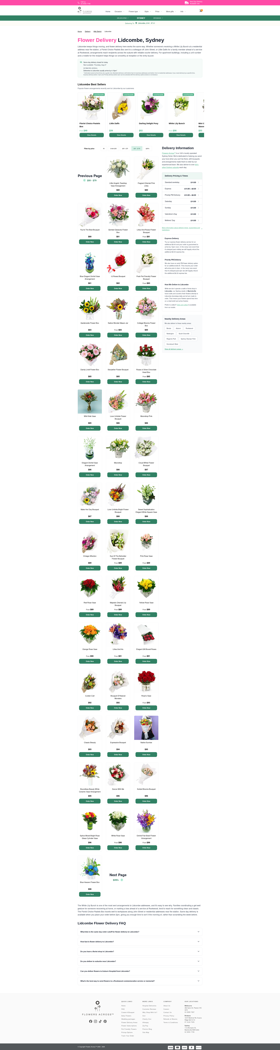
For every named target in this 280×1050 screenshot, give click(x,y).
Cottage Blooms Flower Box (146, 324)
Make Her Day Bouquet (90, 509)
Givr (144, 1016)
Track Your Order (127, 1036)
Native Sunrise (146, 742)
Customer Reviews (149, 1009)
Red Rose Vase (90, 602)
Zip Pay (145, 1026)
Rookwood (189, 328)
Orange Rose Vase (89, 649)
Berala (169, 328)
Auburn (178, 328)
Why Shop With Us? (150, 1012)
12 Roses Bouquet (118, 276)
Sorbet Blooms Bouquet (146, 789)
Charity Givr (147, 1019)
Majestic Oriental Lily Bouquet (118, 603)
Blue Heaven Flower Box (90, 882)
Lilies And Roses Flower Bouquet (146, 231)
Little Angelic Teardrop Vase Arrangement (118, 184)
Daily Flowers (126, 1016)
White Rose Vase (118, 835)
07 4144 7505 (189, 1022)
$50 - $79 (125, 148)
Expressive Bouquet (118, 742)
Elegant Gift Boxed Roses (146, 649)
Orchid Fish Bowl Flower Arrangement (146, 836)
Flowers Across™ (169, 153)
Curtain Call (89, 695)
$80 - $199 (137, 148)
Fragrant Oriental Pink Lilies (146, 184)
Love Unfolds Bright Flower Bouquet (118, 510)
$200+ (148, 148)
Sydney (141, 18)
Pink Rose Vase (146, 556)
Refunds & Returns (170, 1019)
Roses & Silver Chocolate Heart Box (146, 370)
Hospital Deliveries (149, 1006)
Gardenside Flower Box (90, 323)
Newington (170, 333)
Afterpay (146, 1022)
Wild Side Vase (90, 416)
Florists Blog (147, 1029)
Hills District (98, 31)
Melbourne (122, 18)
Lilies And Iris (118, 649)
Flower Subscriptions (129, 1026)
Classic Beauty (90, 742)
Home (108, 11)
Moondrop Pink (146, 416)
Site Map (146, 1032)
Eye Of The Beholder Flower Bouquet (118, 557)
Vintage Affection (89, 556)
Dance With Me (118, 789)
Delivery (87, 31)
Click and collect (182, 305)
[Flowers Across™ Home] (85, 10)
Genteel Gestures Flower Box (118, 231)
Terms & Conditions (171, 1022)
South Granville (184, 333)
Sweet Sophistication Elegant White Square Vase (146, 510)
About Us (167, 1006)
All (104, 148)
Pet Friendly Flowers (129, 1029)
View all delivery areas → (174, 349)
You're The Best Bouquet (90, 229)
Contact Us (168, 1012)
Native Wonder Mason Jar (118, 323)
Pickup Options (127, 1032)
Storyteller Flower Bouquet (118, 369)
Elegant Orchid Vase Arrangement (90, 464)
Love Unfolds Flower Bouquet (118, 417)
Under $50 (113, 148)
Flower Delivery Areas (129, 1022)
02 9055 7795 (189, 1032)
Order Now (118, 195)
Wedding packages (128, 1019)
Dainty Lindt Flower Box (89, 369)
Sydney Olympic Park (188, 339)
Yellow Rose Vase (146, 602)
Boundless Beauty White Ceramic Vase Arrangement (90, 790)
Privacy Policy (169, 1016)
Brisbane (157, 18)
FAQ (123, 1009)
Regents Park (171, 339)
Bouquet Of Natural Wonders (118, 697)
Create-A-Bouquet (127, 1012)
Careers (166, 1009)
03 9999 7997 (189, 1012)
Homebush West (172, 344)
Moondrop (118, 462)
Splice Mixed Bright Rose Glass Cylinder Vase (90, 836)
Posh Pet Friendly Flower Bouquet (146, 277)
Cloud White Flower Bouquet (146, 464)
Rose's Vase (146, 695)
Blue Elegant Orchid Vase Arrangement (90, 277)
